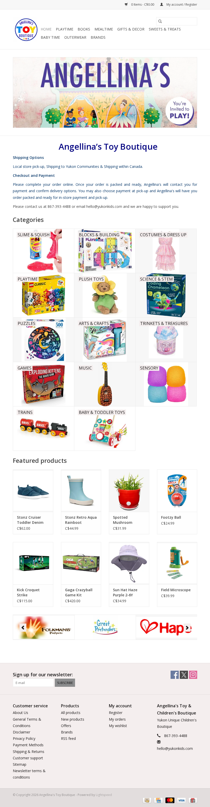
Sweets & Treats (165, 29)
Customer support (28, 757)
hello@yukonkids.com (175, 748)
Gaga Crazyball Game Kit (78, 592)
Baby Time (50, 37)
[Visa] (181, 800)
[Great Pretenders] (43, 627)
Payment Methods (28, 744)
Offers (66, 725)
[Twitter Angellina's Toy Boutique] (184, 675)
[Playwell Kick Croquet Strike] (33, 563)
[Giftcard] (192, 800)
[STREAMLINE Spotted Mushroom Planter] (129, 490)
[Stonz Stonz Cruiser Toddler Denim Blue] (33, 490)
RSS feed (68, 738)
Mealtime (103, 29)
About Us (20, 712)
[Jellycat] (166, 627)
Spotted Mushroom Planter (122, 520)
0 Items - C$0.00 (142, 4)
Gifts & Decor (130, 29)
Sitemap (19, 764)
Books (84, 29)
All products (70, 712)
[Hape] (105, 627)
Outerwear (75, 37)
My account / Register (181, 4)
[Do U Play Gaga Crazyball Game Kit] (81, 563)
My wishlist (118, 725)
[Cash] (146, 800)
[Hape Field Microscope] (177, 563)
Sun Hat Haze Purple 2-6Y (125, 592)
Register (115, 712)
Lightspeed (104, 795)
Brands (98, 37)
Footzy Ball (171, 517)
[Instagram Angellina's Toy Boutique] (193, 675)
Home (46, 29)
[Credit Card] (157, 800)
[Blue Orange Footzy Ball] (177, 490)
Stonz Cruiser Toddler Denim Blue (30, 520)
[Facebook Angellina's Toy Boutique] (175, 675)
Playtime (64, 29)
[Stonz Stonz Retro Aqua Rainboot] (81, 490)
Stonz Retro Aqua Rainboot (81, 520)
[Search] (160, 21)
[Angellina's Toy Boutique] (26, 29)
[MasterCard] (169, 800)
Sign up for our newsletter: (43, 674)
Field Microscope (176, 589)
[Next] (187, 628)
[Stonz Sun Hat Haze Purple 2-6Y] (129, 563)
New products (72, 719)
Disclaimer (21, 732)
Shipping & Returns (28, 751)
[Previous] (22, 628)
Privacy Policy (24, 738)
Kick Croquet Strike (28, 592)
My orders (117, 719)
